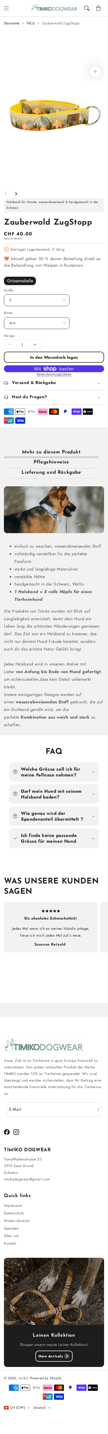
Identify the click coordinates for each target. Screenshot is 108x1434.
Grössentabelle (20, 281)
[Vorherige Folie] (5, 193)
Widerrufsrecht (16, 1220)
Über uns (11, 1235)
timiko (23, 1378)
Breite (8, 312)
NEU (31, 23)
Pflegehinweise (51, 462)
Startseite (11, 23)
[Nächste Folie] (16, 193)
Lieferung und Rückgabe (51, 472)
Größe (9, 290)
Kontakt (10, 1243)
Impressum (13, 1205)
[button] (6, 8)
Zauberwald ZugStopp (61, 23)
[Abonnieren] (98, 1109)
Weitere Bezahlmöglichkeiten (54, 374)
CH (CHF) (17, 1407)
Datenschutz (14, 1213)
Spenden (11, 1228)
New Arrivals (51, 1356)
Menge (9, 335)
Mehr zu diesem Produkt (51, 452)
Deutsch (40, 1407)
